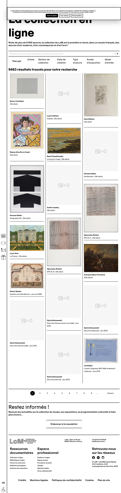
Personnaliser (77, 15)
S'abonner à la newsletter (64, 424)
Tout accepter (52, 15)
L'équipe (40, 465)
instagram (103, 457)
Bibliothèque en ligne (17, 460)
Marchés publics (43, 468)
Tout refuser (64, 15)
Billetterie (3, 243)
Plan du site (104, 480)
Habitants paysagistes (18, 465)
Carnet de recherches (17, 463)
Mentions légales (39, 480)
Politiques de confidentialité (66, 480)
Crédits (22, 480)
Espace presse (42, 460)
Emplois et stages (43, 457)
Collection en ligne (16, 457)
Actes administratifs (44, 471)
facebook (93, 457)
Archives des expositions (19, 468)
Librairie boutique (3, 257)
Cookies (89, 480)
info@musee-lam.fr (98, 441)
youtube (98, 457)
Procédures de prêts (44, 463)
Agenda (3, 235)
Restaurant (3, 250)
